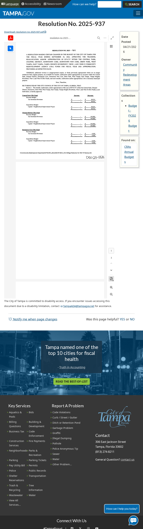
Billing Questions (15, 424)
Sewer (56, 454)
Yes (122, 319)
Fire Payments (37, 441)
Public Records (37, 470)
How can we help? (84, 4)
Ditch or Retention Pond (66, 422)
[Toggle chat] (133, 520)
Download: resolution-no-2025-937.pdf (24, 31)
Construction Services (16, 443)
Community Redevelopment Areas (130, 75)
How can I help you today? (121, 508)
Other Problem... (62, 464)
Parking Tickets (37, 460)
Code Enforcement (36, 433)
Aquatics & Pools (15, 414)
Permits (33, 465)
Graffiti (56, 433)
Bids (31, 412)
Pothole (56, 443)
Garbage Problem (62, 428)
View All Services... (15, 502)
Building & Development (36, 424)
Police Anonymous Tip (65, 448)
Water (32, 495)
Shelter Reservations (16, 478)
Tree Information (36, 487)
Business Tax (16, 431)
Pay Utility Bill (17, 465)
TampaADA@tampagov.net (78, 306)
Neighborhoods (18, 450)
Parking (13, 460)
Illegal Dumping (62, 438)
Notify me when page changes (34, 319)
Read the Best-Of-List (72, 381)
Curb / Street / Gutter (64, 417)
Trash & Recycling (14, 487)
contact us (127, 459)
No (132, 319)
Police (12, 470)
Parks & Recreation (35, 453)
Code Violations (61, 412)
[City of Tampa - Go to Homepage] (18, 13)
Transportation (37, 475)
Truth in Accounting (72, 367)
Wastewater (16, 495)
